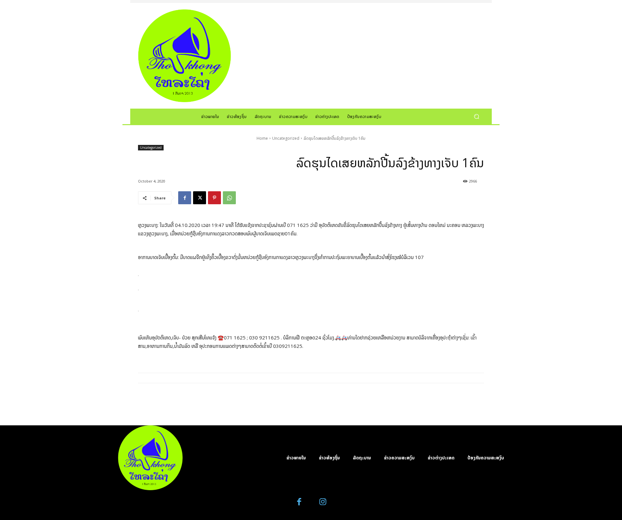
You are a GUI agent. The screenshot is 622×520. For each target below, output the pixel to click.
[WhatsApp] (229, 197)
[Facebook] (184, 197)
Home (262, 138)
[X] (199, 197)
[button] (476, 116)
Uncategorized (285, 138)
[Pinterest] (214, 197)
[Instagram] (323, 502)
